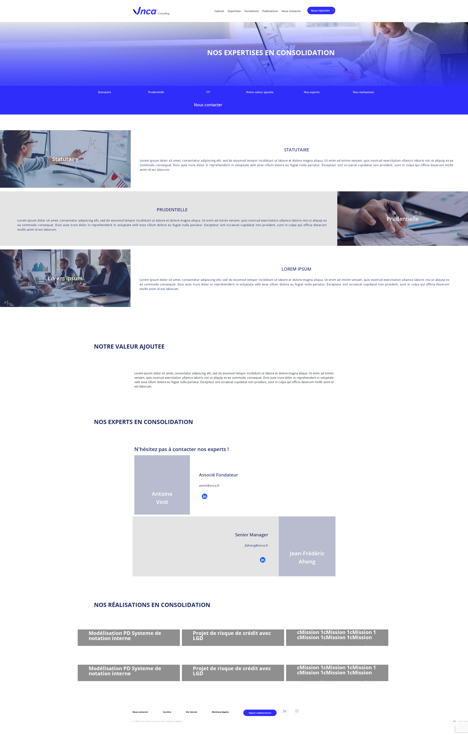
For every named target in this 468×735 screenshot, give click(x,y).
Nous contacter (291, 11)
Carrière (167, 712)
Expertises (234, 11)
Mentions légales (220, 712)
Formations (251, 11)
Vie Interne (191, 712)
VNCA (137, 721)
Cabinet (219, 11)
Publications (270, 11)
